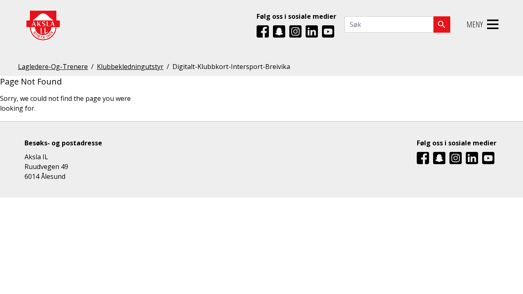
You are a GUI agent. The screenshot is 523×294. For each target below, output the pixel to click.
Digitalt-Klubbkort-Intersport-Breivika (231, 66)
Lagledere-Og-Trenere (53, 66)
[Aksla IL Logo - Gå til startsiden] (42, 24)
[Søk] (442, 24)
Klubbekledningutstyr (130, 66)
